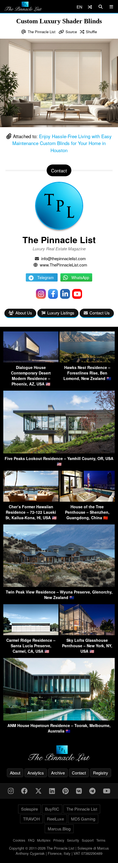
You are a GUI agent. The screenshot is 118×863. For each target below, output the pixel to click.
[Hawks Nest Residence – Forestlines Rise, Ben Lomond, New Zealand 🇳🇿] (87, 361)
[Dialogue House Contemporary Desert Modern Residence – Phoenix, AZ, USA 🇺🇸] (30, 361)
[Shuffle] (90, 6)
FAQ (31, 840)
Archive (58, 773)
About (15, 773)
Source (71, 31)
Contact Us (99, 313)
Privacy (58, 840)
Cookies (19, 840)
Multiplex (43, 840)
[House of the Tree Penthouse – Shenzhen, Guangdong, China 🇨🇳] (87, 500)
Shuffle (91, 31)
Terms (100, 840)
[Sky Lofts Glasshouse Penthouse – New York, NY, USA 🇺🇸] (87, 633)
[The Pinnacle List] (59, 753)
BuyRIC (52, 809)
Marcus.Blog (59, 828)
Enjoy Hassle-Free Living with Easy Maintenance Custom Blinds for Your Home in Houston (62, 143)
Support (88, 840)
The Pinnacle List (41, 31)
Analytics (35, 773)
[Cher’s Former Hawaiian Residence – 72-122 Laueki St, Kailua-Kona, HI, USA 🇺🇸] (30, 500)
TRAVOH (31, 819)
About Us (23, 313)
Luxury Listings (60, 313)
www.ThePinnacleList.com (63, 265)
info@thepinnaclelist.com (63, 258)
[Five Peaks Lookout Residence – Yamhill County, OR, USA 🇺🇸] (59, 452)
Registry (100, 773)
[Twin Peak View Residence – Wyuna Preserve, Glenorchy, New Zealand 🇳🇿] (59, 585)
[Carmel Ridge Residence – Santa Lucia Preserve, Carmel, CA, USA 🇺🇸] (30, 633)
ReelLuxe (55, 819)
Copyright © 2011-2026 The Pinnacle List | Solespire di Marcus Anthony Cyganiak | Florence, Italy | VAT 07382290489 (59, 850)
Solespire (29, 809)
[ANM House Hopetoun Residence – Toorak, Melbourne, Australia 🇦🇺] (59, 719)
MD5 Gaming (83, 819)
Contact (79, 773)
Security (73, 840)
